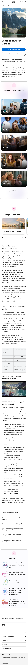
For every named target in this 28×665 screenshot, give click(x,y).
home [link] (3, 618)
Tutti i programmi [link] (10, 618)
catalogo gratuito (17, 502)
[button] (2, 2)
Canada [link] (5, 620)
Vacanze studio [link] (19, 618)
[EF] (14, 2)
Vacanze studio (7, 5)
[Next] (25, 237)
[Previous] (22, 237)
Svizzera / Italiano (7, 654)
